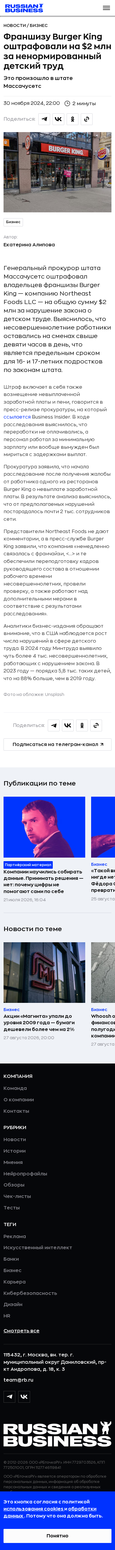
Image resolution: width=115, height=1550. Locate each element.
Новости (15, 25)
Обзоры (14, 1185)
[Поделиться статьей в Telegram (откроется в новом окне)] (44, 119)
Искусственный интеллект (38, 1247)
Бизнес (39, 25)
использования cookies (34, 1509)
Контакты (16, 1111)
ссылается (17, 417)
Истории (15, 1151)
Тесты (12, 1208)
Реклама (15, 1236)
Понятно (57, 1536)
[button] (106, 8)
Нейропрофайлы (25, 1174)
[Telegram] (9, 1397)
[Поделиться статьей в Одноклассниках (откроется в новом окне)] (72, 119)
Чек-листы (17, 1196)
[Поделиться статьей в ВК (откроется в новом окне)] (58, 119)
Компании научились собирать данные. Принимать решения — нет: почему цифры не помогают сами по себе (43, 882)
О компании (19, 1099)
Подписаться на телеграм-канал (55, 744)
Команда (15, 1088)
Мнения (13, 1162)
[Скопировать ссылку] (87, 119)
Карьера (15, 1282)
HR (7, 1316)
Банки (11, 1259)
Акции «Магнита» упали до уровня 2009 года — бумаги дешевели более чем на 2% (39, 1023)
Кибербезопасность (30, 1293)
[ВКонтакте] (24, 1397)
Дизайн (13, 1304)
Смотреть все (22, 1331)
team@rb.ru (18, 1380)
